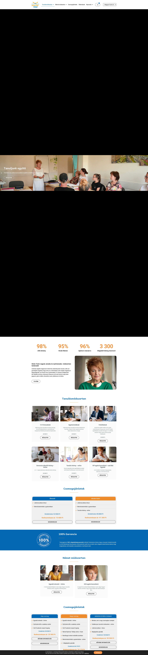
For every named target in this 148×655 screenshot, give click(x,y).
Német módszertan (60, 4)
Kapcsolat (88, 4)
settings (87, 653)
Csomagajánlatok (72, 4)
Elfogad (98, 652)
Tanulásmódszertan (47, 4)
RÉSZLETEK (45, 438)
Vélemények (82, 4)
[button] (1, 173)
